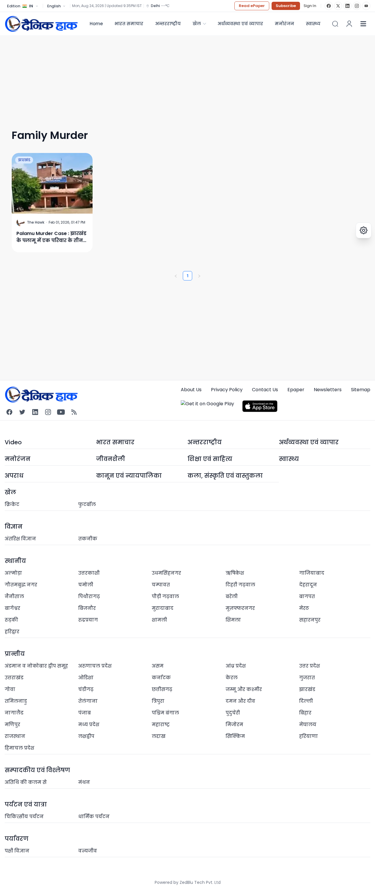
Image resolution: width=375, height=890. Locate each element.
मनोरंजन (284, 24)
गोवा (10, 689)
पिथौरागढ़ (89, 596)
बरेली (232, 596)
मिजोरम (234, 724)
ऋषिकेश (235, 573)
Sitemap (360, 389)
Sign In (310, 6)
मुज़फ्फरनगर (240, 608)
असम (157, 666)
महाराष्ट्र (161, 724)
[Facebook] (329, 6)
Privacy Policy (227, 389)
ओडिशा (85, 677)
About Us (191, 389)
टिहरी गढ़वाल (240, 584)
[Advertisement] (180, 77)
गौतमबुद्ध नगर (21, 584)
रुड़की (11, 620)
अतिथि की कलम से (26, 782)
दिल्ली (306, 701)
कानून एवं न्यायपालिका (129, 476)
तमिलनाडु (16, 701)
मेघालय (307, 724)
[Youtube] (61, 412)
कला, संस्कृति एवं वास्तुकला (225, 476)
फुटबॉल (87, 504)
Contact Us (265, 389)
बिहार (305, 712)
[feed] (74, 412)
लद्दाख (159, 736)
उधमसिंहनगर (166, 573)
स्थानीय (15, 561)
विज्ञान (14, 527)
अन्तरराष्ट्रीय (168, 24)
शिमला (233, 620)
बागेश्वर (12, 608)
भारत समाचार (129, 24)
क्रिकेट (12, 504)
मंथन (84, 782)
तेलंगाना (88, 701)
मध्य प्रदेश (88, 724)
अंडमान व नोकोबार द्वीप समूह (36, 666)
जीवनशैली (110, 459)
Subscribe (286, 5)
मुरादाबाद (162, 608)
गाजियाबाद (311, 573)
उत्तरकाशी (89, 573)
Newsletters (328, 389)
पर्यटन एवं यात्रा (26, 804)
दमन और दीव (240, 701)
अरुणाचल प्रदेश (95, 666)
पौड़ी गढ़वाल (165, 596)
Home (96, 24)
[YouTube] (366, 6)
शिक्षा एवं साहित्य (210, 459)
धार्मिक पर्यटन (94, 816)
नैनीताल (14, 596)
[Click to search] (335, 24)
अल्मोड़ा (13, 573)
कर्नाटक (161, 677)
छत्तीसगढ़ (162, 689)
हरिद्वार (12, 631)
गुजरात (307, 677)
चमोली (85, 584)
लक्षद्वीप (86, 736)
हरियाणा (308, 736)
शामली (159, 620)
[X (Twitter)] (338, 6)
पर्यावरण (16, 839)
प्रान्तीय (15, 654)
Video (13, 442)
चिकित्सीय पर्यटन (24, 816)
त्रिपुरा (158, 701)
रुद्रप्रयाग (88, 620)
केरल (232, 677)
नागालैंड (14, 712)
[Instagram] (357, 6)
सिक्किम (235, 736)
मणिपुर (12, 724)
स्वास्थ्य (289, 459)
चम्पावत (161, 584)
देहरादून (308, 584)
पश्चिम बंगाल (165, 712)
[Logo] (41, 24)
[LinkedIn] (347, 6)
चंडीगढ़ (85, 689)
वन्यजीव (87, 851)
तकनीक (87, 538)
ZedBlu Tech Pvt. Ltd (200, 882)
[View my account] (349, 24)
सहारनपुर (310, 620)
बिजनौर (87, 608)
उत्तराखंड (14, 677)
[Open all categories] (363, 24)
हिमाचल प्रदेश (19, 748)
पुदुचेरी (233, 712)
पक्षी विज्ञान (17, 851)
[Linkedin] (35, 412)
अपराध (14, 476)
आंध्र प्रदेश (236, 666)
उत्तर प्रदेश (309, 666)
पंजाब (84, 712)
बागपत (307, 596)
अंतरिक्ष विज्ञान (20, 538)
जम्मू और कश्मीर (244, 689)
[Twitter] (22, 412)
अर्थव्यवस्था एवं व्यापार (240, 24)
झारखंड (24, 159)
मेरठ (304, 608)
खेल (196, 24)
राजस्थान (15, 736)
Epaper (295, 389)
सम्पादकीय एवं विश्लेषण (37, 770)
